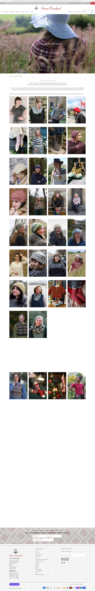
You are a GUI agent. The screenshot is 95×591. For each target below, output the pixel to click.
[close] (70, 283)
